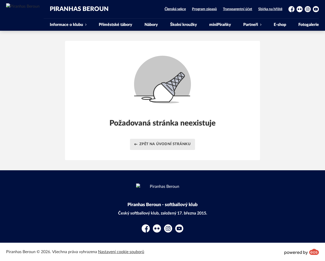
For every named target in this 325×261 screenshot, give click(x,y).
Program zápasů (204, 9)
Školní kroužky (183, 25)
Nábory (151, 25)
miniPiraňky (220, 25)
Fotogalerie (308, 25)
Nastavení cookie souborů (121, 252)
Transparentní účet (237, 9)
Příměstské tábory (115, 25)
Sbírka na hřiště (270, 9)
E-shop (280, 25)
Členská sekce (175, 9)
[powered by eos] (301, 252)
